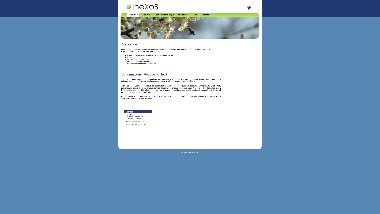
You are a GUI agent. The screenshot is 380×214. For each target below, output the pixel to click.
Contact (205, 15)
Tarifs (195, 15)
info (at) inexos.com (137, 121)
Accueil (132, 15)
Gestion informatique (164, 15)
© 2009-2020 (185, 152)
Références (183, 15)
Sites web (146, 15)
